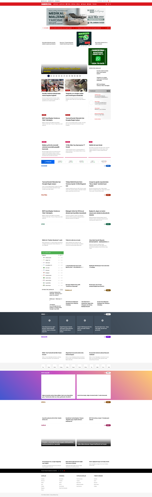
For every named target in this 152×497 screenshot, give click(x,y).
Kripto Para (79, 482)
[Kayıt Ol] (106, 4)
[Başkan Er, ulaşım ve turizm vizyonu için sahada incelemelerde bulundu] (99, 203)
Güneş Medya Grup (54, 494)
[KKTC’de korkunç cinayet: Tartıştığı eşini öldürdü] (99, 410)
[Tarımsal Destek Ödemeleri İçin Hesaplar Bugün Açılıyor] (52, 173)
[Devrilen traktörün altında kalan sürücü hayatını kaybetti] (92, 73)
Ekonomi (63, 4)
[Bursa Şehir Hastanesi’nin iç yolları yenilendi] (102, 36)
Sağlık (90, 4)
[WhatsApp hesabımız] (110, 1)
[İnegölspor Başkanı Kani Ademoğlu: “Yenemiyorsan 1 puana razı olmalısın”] (45, 295)
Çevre (95, 480)
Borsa (60, 484)
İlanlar (42, 482)
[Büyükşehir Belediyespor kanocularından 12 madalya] (99, 257)
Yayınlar (78, 480)
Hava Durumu (79, 486)
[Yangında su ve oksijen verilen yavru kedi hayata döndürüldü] (92, 80)
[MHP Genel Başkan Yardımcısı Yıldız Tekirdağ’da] (92, 87)
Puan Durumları (79, 478)
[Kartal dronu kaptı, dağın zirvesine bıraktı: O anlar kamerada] (94, 384)
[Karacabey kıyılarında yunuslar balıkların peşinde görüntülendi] (49, 36)
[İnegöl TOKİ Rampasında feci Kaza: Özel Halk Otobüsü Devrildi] (85, 320)
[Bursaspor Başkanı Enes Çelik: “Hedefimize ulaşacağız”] (76, 276)
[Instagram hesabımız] (106, 1)
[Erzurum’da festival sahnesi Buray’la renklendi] (99, 344)
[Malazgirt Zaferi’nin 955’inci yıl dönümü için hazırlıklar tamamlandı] (76, 203)
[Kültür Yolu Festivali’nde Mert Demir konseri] (52, 344)
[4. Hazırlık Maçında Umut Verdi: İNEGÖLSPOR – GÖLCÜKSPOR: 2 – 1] (76, 257)
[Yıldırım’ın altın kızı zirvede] (76, 232)
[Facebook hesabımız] (103, 1)
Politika (68, 4)
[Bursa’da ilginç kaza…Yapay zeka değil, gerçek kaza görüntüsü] (102, 320)
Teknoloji (94, 4)
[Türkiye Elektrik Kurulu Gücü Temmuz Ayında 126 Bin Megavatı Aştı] (76, 173)
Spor (79, 4)
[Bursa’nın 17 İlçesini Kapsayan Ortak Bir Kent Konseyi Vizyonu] (67, 36)
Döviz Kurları (61, 486)
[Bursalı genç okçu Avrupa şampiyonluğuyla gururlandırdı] (99, 276)
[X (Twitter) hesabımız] (105, 1)
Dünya (74, 4)
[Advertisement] (35, 25)
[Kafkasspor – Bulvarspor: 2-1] (45, 301)
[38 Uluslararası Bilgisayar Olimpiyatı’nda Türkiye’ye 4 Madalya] (72, 296)
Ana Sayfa (61, 478)
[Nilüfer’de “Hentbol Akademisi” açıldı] (52, 232)
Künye (60, 482)
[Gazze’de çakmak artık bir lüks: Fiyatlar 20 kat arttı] (52, 410)
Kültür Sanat (96, 484)
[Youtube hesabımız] (108, 1)
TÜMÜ (108, 165)
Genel (91, 141)
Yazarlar (60, 480)
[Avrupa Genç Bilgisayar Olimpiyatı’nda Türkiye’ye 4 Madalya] (103, 296)
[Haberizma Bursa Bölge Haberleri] (46, 5)
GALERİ (44, 1)
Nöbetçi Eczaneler (80, 484)
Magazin (84, 4)
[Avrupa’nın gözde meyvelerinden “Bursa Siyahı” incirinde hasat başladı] (99, 173)
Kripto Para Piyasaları (63, 488)
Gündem (56, 4)
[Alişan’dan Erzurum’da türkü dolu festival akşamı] (76, 344)
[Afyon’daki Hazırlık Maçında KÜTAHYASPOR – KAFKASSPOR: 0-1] (99, 232)
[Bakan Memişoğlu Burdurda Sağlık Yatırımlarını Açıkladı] (76, 453)
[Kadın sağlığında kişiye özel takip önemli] (99, 453)
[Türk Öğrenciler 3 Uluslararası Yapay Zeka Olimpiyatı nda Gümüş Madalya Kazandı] (88, 296)
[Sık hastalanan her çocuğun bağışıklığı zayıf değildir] (52, 453)
